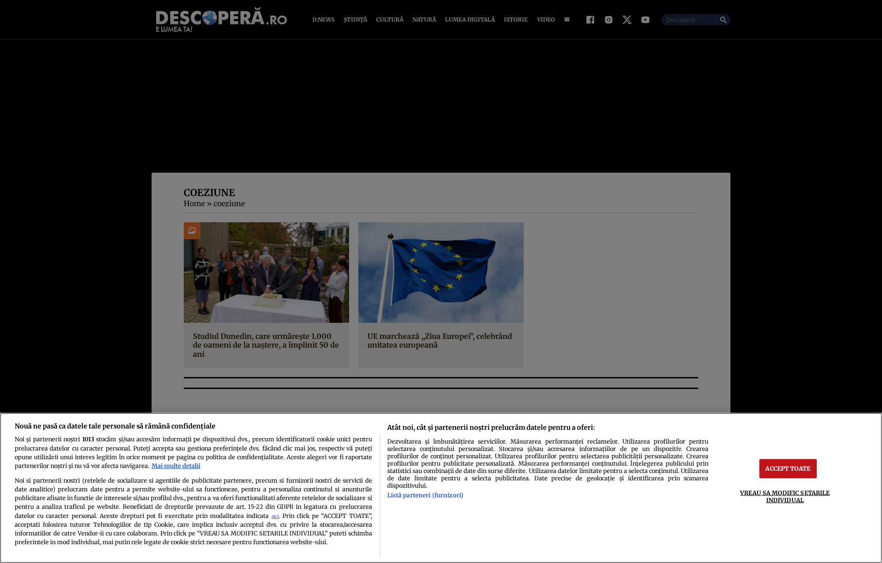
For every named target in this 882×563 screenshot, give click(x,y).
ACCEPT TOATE (787, 468)
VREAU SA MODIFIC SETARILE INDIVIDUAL (785, 496)
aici (275, 516)
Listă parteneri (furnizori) (425, 495)
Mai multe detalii (176, 465)
